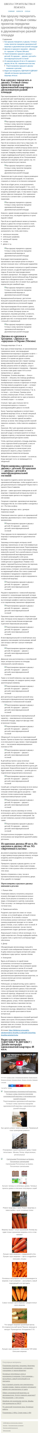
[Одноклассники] (27, 1086)
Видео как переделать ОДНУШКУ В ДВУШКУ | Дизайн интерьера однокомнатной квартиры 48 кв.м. (21, 73)
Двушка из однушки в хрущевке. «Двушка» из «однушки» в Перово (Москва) (20, 50)
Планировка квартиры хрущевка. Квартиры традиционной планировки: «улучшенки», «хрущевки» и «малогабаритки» (18, 1368)
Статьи (27, 11)
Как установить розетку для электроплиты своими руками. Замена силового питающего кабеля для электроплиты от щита (19, 1387)
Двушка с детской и (27, 1080)
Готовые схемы (11, 1077)
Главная (11, 11)
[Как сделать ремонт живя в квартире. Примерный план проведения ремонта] (19, 1125)
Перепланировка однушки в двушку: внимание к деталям (19, 67)
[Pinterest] (19, 1086)
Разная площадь (33, 1077)
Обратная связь (7, 1430)
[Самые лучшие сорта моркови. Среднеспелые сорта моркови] (19, 1300)
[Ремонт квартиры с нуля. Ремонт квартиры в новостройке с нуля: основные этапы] (19, 1205)
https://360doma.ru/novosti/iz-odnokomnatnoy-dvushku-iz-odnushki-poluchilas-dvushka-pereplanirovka (18, 1032)
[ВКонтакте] (12, 1086)
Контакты (5, 1425)
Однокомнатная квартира (21, 1077)
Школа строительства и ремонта (19, 5)
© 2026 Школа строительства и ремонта (13, 1423)
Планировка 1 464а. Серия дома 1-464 (16, 1413)
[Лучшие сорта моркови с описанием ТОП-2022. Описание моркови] (19, 1346)
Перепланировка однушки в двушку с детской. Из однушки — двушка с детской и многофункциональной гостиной (20, 56)
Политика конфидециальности (10, 1428)
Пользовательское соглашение (16, 1425)
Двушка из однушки (6, 1080)
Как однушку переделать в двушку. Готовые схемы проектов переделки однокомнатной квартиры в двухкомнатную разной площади (20, 44)
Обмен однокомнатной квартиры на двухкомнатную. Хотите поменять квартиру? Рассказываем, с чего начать (19, 1395)
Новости (19, 11)
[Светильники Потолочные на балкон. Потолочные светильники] (19, 1161)
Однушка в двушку (16, 1080)
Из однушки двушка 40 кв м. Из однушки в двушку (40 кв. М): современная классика (20, 62)
